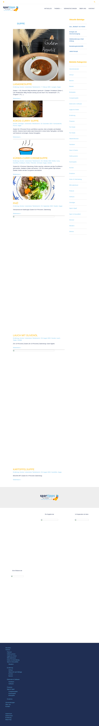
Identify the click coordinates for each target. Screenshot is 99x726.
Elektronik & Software (75, 104)
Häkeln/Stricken (74, 138)
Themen (57, 8)
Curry (58, 161)
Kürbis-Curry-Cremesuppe (30, 158)
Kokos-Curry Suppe (26, 121)
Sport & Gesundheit (75, 214)
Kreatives (72, 173)
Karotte (54, 338)
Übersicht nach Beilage (15, 672)
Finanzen (72, 121)
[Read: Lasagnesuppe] (39, 54)
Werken (71, 231)
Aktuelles (48, 8)
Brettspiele (72, 92)
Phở (15, 203)
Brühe (54, 161)
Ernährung (16, 87)
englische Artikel (74, 109)
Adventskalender (74, 69)
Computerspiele (73, 98)
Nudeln (56, 206)
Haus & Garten (73, 150)
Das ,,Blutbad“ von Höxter (77, 26)
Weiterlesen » (17, 98)
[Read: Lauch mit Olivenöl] (33, 273)
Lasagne (53, 87)
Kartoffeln (16, 163)
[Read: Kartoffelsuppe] (33, 407)
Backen (71, 80)
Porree (15, 125)
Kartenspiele (72, 162)
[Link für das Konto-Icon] (3, 1)
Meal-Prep (8, 719)
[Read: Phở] (33, 188)
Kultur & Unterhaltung (75, 179)
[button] (94, 2)
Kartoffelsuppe (23, 469)
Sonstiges (21, 123)
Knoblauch (22, 163)
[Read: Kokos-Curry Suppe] (28, 109)
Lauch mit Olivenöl (25, 335)
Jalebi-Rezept (73, 51)
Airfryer (71, 75)
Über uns (82, 8)
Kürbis (28, 163)
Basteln (71, 86)
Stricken (71, 220)
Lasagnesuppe (22, 84)
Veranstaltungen (70, 8)
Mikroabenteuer (73, 185)
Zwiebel (49, 163)
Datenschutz (9, 715)
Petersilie (33, 163)
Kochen (22, 87)
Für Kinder (72, 127)
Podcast (71, 191)
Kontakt (92, 8)
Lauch (58, 338)
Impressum (8, 713)
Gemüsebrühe (57, 123)
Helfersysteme (73, 156)
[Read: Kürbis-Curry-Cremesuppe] (26, 147)
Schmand (39, 163)
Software (71, 196)
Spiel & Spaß (73, 208)
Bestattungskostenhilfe (76, 46)
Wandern (71, 225)
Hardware (72, 144)
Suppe (59, 87)
